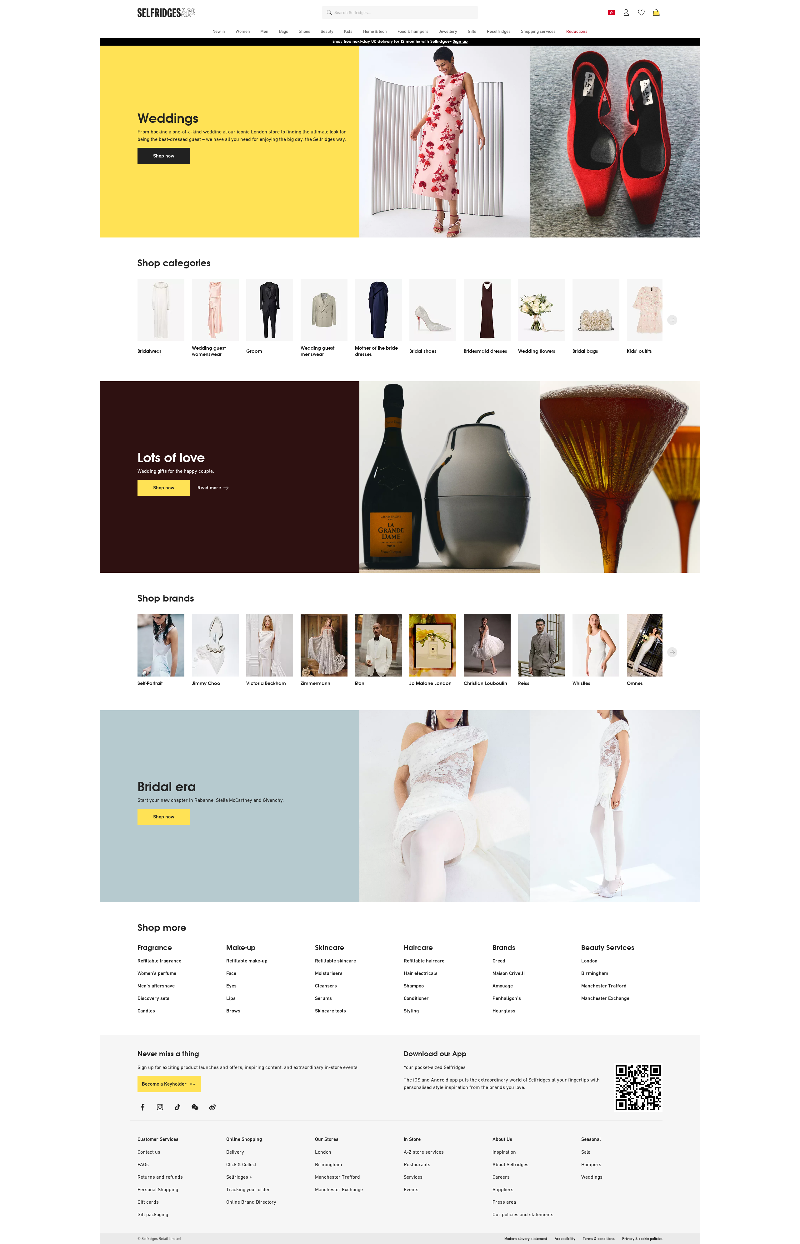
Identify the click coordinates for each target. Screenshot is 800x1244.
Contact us (149, 1152)
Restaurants (417, 1164)
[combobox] (405, 12)
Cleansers (326, 986)
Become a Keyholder (164, 1084)
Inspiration (504, 1152)
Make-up (241, 947)
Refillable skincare (335, 961)
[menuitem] (218, 31)
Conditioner (416, 998)
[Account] (626, 12)
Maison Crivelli (508, 973)
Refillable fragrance (159, 961)
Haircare (418, 947)
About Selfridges (510, 1164)
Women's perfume (157, 973)
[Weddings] (510, 141)
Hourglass (503, 1011)
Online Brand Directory (251, 1202)
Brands (503, 947)
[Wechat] (195, 1111)
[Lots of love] (510, 477)
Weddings (591, 1177)
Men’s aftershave (156, 986)
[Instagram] (160, 1111)
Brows (233, 1011)
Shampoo (414, 986)
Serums (323, 998)
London (589, 961)
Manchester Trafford (604, 986)
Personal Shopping (158, 1189)
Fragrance (155, 947)
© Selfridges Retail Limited (159, 1239)
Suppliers (502, 1189)
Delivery (235, 1152)
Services (413, 1177)
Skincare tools (330, 1011)
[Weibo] (213, 1111)
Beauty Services (607, 947)
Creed (498, 961)
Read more (209, 488)
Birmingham (594, 973)
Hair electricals (421, 973)
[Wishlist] (641, 12)
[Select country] (611, 12)
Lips (231, 998)
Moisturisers (328, 973)
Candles (146, 1011)
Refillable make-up (247, 961)
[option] (161, 320)
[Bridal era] (510, 806)
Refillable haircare (424, 961)
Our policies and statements (522, 1214)
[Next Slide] (672, 320)
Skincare (329, 947)
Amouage (502, 986)
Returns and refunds (160, 1177)
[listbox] (400, 320)
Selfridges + (239, 1177)
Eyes (231, 986)
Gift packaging (153, 1214)
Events (411, 1189)
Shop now (163, 156)
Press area (504, 1202)
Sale (585, 1152)
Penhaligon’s (506, 998)
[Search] (329, 12)
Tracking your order (248, 1189)
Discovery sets (153, 998)
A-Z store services (424, 1152)
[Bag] (656, 12)
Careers (501, 1177)
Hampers (591, 1164)
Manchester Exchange (605, 998)
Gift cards (148, 1202)
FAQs (143, 1164)
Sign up (460, 41)
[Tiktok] (177, 1111)
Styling (411, 1011)
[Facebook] (143, 1111)
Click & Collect (241, 1164)
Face (231, 973)
